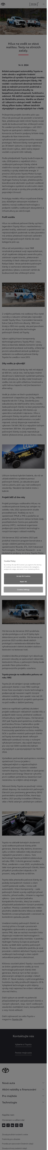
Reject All (23, 581)
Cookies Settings (23, 589)
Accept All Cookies (23, 576)
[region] (23, 575)
